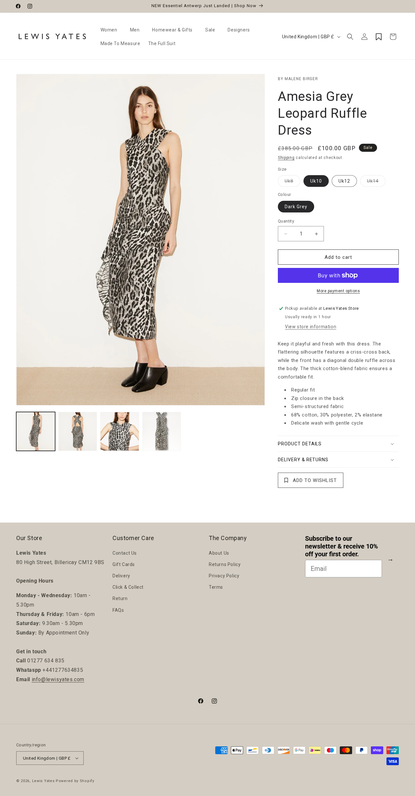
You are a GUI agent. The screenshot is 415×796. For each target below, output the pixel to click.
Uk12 (344, 181)
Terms (216, 587)
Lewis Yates (43, 781)
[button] (111, 30)
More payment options (338, 291)
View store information (310, 326)
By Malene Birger (298, 79)
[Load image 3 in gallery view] (119, 431)
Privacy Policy (224, 575)
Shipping (286, 157)
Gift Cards (124, 564)
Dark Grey (296, 206)
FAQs (118, 610)
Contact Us (125, 553)
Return (120, 598)
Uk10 (316, 181)
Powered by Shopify (75, 781)
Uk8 (292, 182)
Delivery (121, 575)
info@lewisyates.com (58, 679)
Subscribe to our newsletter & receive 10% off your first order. (341, 546)
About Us (219, 553)
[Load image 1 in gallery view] (35, 431)
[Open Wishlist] (379, 37)
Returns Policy (225, 564)
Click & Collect (128, 587)
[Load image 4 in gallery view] (161, 431)
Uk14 (376, 182)
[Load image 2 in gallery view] (77, 431)
